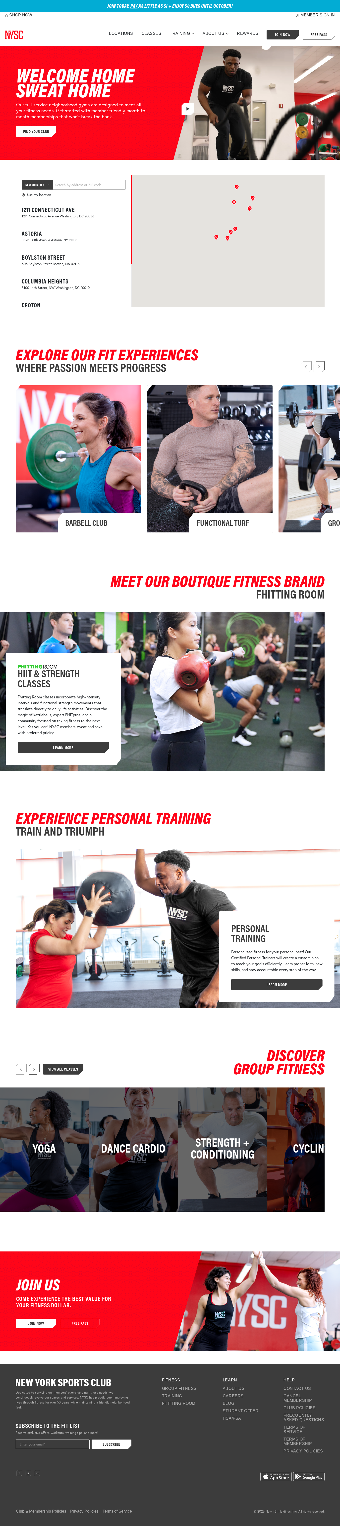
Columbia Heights (45, 281)
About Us (213, 33)
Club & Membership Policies (41, 1511)
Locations (121, 33)
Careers (233, 1396)
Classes (152, 33)
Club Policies (299, 1408)
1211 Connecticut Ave (48, 209)
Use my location (39, 195)
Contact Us (297, 1388)
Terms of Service (294, 1429)
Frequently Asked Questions (303, 1417)
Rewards (248, 33)
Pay (134, 5)
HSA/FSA (232, 1418)
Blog (228, 1403)
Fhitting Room (178, 1403)
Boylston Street (43, 257)
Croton (31, 305)
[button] (227, 238)
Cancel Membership (297, 1398)
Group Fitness (179, 1388)
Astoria (32, 233)
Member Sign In (317, 15)
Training (180, 33)
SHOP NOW (20, 15)
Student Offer (241, 1411)
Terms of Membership (297, 1441)
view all (41, 1161)
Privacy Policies (303, 1451)
